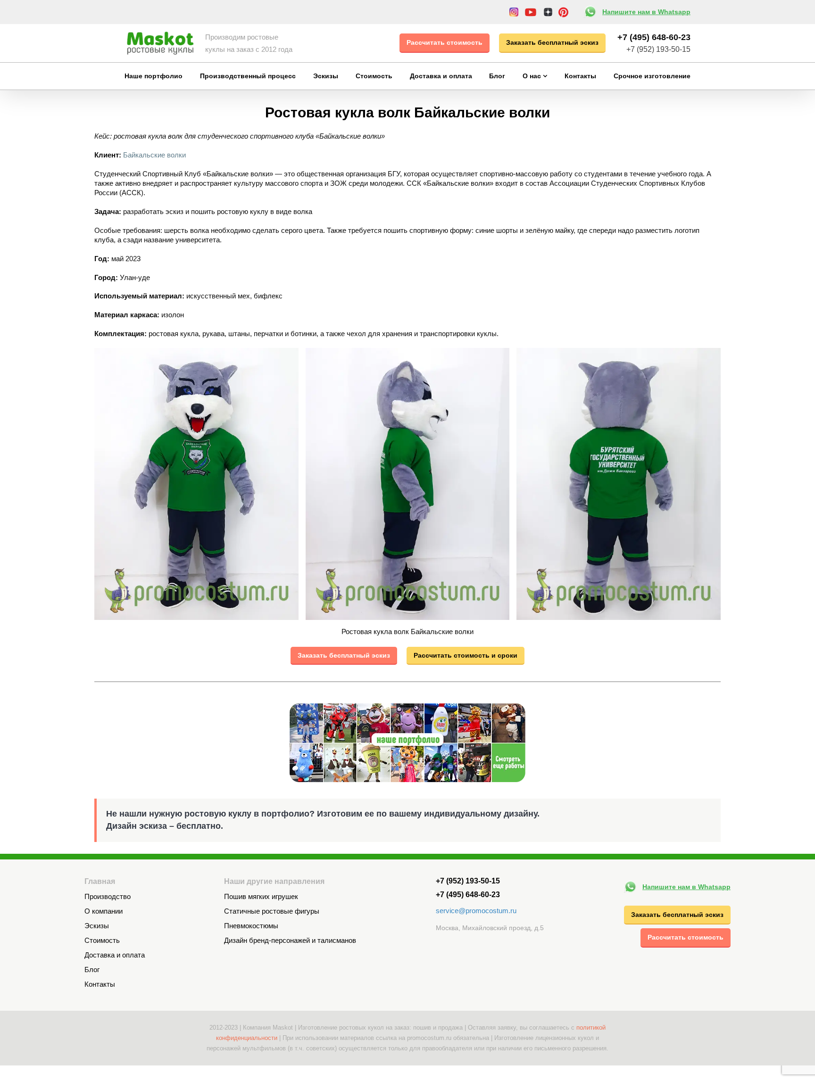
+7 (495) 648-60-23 (653, 37)
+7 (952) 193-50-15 (658, 49)
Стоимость (102, 940)
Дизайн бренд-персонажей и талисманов (290, 940)
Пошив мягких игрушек (261, 896)
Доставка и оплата (114, 955)
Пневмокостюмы (251, 926)
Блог (92, 969)
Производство (107, 896)
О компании (103, 911)
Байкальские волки (154, 155)
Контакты (99, 984)
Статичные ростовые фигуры (271, 911)
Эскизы (96, 926)
